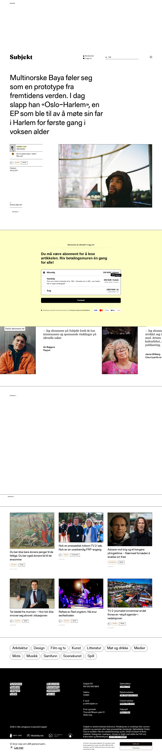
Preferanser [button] (136, 748)
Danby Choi (21, 147)
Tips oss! (19, 156)
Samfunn (13, 565)
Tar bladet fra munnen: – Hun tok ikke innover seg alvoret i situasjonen (31, 614)
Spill (91, 656)
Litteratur (94, 648)
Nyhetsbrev (16, 684)
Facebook (15, 687)
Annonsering (53, 687)
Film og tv (58, 648)
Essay (22, 565)
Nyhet (24, 162)
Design (39, 648)
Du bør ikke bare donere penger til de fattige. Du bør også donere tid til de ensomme (31, 556)
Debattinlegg (53, 690)
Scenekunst (112, 562)
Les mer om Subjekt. (118, 737)
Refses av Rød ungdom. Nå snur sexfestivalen (78, 614)
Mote (16, 656)
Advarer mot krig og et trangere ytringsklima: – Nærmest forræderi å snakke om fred (129, 553)
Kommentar (75, 555)
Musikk (17, 162)
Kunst (76, 648)
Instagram (15, 690)
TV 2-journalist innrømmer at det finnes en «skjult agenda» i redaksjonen (127, 615)
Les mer (18, 747)
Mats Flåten (125, 712)
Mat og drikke (117, 648)
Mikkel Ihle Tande (127, 704)
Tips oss (50, 694)
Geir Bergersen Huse (129, 695)
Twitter (13, 694)
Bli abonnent (52, 684)
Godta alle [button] (136, 744)
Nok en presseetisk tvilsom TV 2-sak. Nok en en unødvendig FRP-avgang (81, 548)
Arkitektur (20, 648)
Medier (66, 555)
